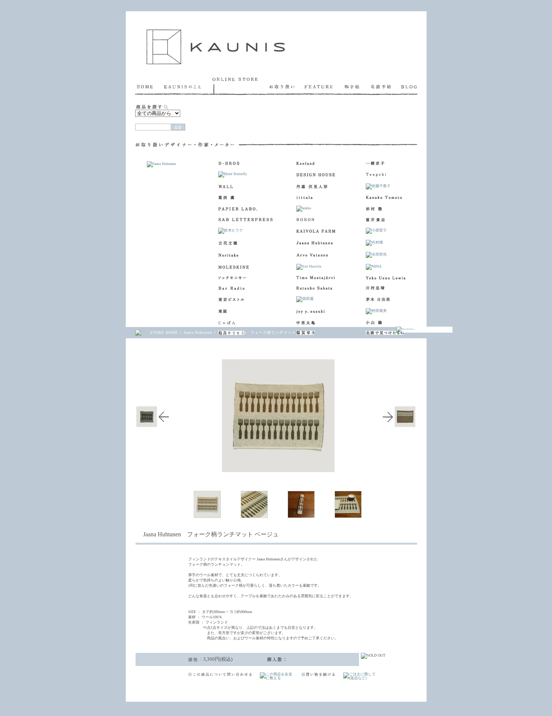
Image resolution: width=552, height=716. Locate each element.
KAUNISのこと (188, 86)
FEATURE (324, 86)
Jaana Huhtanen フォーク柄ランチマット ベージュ (266, 332)
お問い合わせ (308, 687)
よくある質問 (255, 687)
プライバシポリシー (398, 687)
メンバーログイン (177, 687)
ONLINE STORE (241, 86)
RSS (146, 687)
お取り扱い (287, 86)
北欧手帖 (386, 86)
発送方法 (397, 121)
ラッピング (269, 121)
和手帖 (357, 86)
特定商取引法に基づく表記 (351, 687)
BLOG (409, 86)
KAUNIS (215, 46)
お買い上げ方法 (314, 121)
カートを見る (220, 121)
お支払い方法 (356, 121)
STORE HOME (164, 332)
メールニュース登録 (218, 687)
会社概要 (281, 687)
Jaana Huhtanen (198, 332)
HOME (149, 86)
